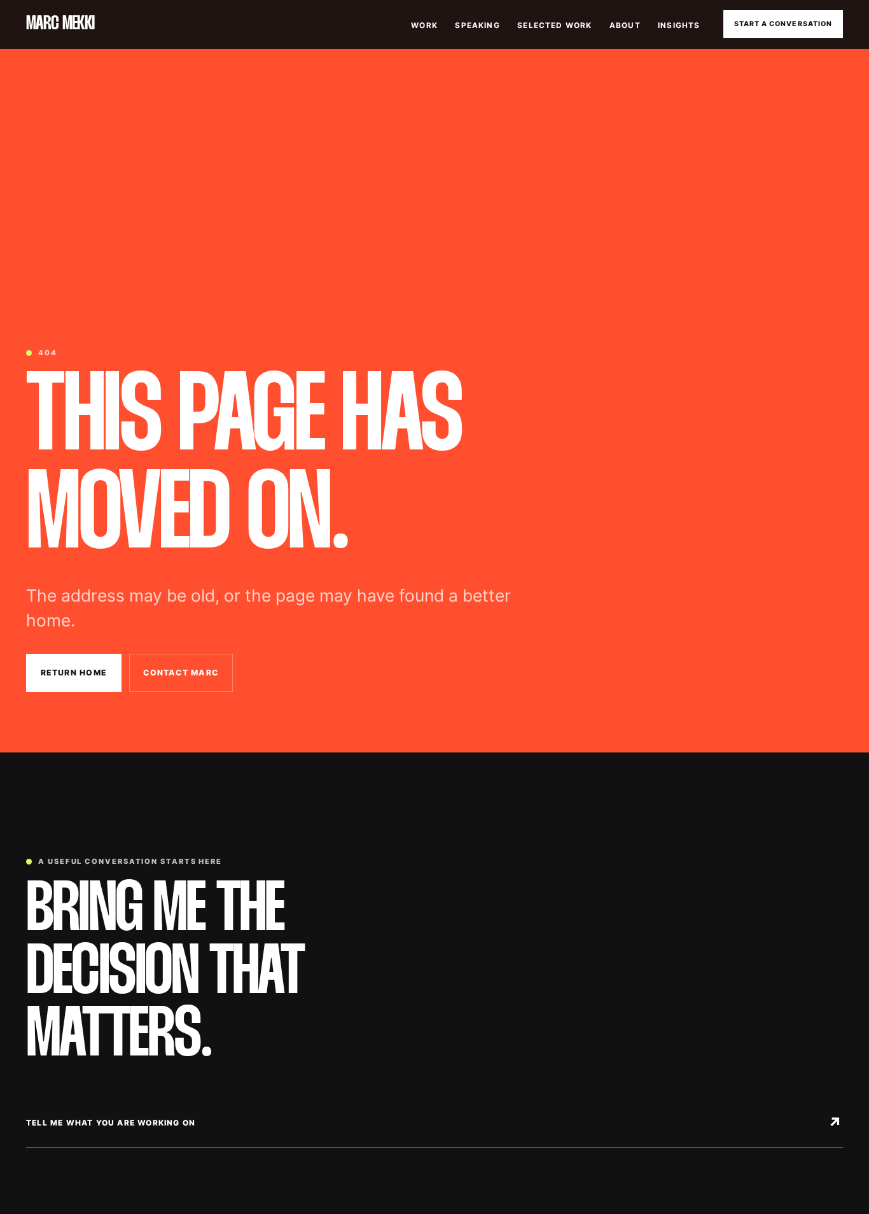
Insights (679, 25)
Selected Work (554, 25)
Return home (74, 672)
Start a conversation (783, 24)
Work (424, 25)
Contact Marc (180, 672)
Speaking (477, 25)
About (625, 25)
